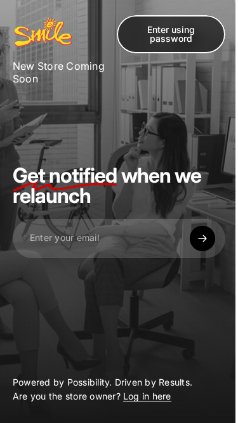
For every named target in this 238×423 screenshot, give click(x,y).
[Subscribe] (202, 238)
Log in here (147, 396)
